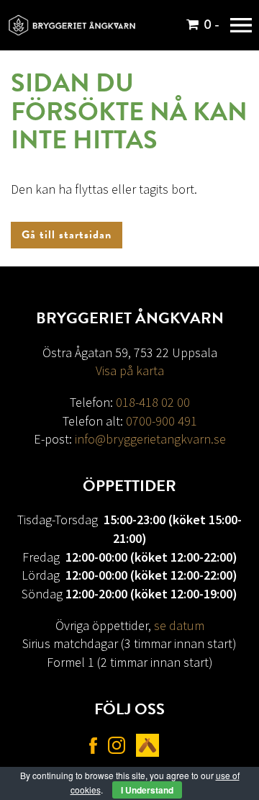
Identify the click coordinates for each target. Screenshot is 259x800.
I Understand (147, 789)
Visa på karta (130, 370)
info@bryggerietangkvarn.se (150, 439)
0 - (211, 24)
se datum (179, 625)
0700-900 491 (161, 421)
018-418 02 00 (153, 402)
